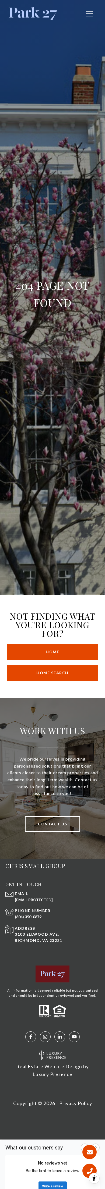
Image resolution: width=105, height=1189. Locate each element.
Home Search (52, 672)
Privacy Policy (75, 1103)
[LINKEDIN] (59, 1036)
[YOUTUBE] (74, 1036)
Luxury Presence (52, 1074)
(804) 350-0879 (28, 916)
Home (52, 651)
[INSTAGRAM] (45, 1036)
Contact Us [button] (52, 824)
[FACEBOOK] (30, 1036)
